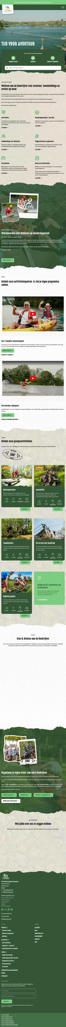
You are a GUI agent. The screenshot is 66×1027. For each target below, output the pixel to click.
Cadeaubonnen (38, 936)
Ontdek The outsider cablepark (10, 419)
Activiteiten (4, 940)
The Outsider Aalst (6, 1019)
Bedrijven (4, 936)
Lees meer (25, 509)
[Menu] (63, 7)
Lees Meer (5, 128)
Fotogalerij (4, 976)
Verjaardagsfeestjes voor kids (10, 958)
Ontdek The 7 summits (8, 355)
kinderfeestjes (25, 795)
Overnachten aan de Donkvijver (9, 970)
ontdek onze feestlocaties (11, 801)
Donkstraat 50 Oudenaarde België (5, 886)
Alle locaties (5, 1015)
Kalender (37, 928)
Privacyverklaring (6, 914)
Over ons (37, 939)
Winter (3, 973)
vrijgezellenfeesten (9, 795)
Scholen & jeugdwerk (8, 933)
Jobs (36, 942)
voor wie (3, 928)
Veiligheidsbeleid (6, 919)
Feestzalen (5, 967)
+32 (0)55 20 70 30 (8, 890)
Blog (36, 930)
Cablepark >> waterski (8, 946)
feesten (3, 952)
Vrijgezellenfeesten (7, 955)
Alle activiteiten (43, 600)
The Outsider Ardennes (7, 1023)
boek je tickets (7, 351)
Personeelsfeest (6, 964)
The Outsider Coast (6, 1017)
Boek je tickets (7, 260)
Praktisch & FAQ (39, 933)
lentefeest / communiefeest (43, 795)
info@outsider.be (8, 892)
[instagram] (5, 910)
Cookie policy (5, 916)
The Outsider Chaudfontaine (9, 1025)
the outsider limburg (7, 1021)
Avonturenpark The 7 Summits (10, 948)
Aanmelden (6, 1001)
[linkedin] (9, 910)
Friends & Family (6, 930)
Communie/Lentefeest (8, 961)
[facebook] (2, 910)
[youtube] (12, 910)
